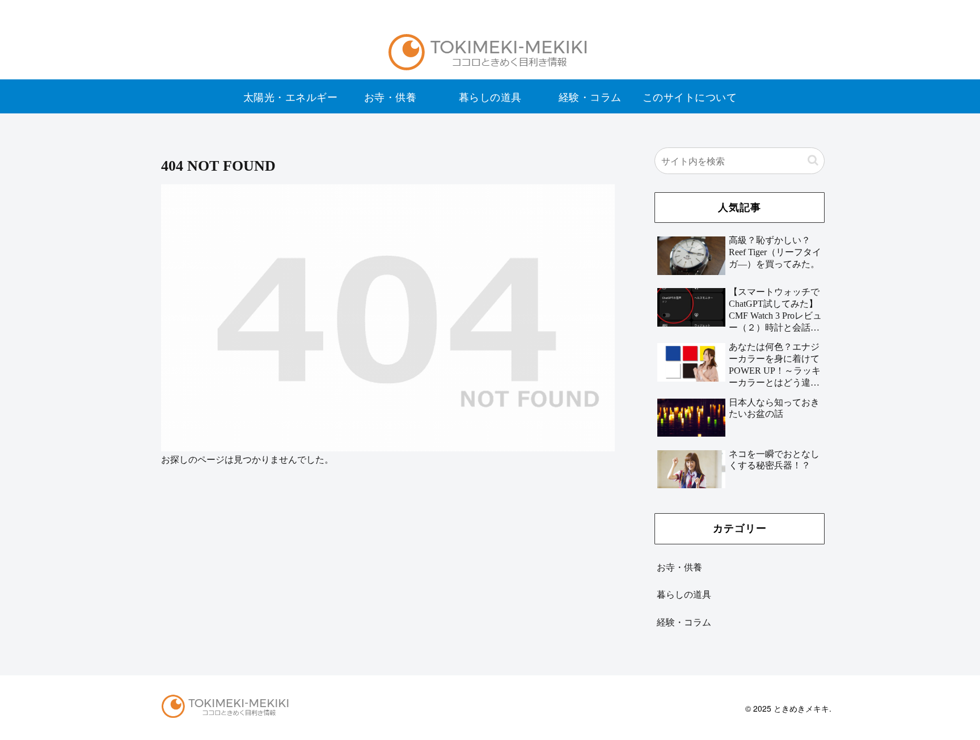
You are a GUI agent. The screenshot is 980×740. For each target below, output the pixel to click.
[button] (813, 160)
